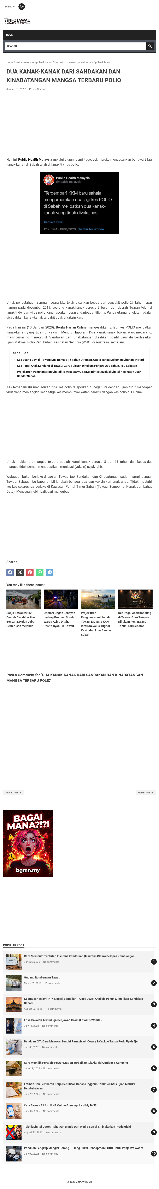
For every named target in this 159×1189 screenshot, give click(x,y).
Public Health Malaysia (35, 159)
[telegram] (49, 572)
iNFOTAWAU (84, 1182)
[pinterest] (30, 572)
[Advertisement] (79, 125)
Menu (8, 6)
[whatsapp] (39, 572)
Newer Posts (13, 792)
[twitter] (20, 572)
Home (9, 35)
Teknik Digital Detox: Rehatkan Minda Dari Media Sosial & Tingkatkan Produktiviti (77, 1126)
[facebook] (10, 572)
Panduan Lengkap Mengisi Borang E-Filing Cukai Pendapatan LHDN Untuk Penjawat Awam (83, 1148)
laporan (81, 332)
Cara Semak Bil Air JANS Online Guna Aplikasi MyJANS (60, 1105)
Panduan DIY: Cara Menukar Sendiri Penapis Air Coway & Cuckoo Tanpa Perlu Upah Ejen (81, 1041)
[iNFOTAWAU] (18, 20)
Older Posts (145, 792)
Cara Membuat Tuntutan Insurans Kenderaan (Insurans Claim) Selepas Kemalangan (79, 956)
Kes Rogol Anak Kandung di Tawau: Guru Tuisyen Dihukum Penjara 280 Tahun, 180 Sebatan (77, 365)
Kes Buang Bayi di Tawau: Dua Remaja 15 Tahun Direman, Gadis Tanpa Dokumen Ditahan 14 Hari (80, 359)
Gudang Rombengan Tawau (42, 977)
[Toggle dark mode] (21, 6)
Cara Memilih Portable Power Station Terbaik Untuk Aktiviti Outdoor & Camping (76, 1062)
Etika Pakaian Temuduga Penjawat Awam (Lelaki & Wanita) (63, 1020)
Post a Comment (38, 89)
